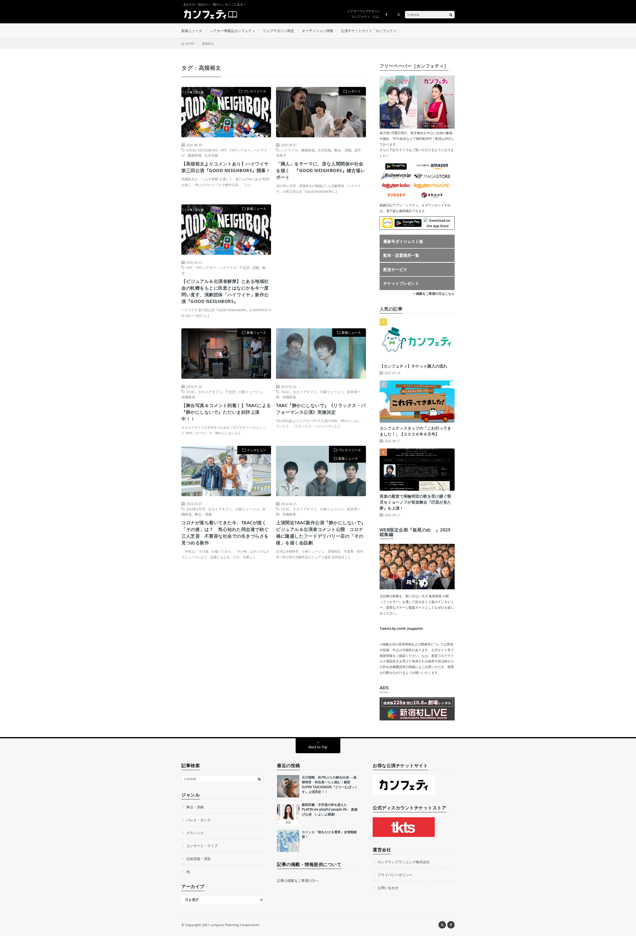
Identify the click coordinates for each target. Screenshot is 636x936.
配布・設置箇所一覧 (401, 255)
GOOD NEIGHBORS (202, 150)
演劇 (255, 267)
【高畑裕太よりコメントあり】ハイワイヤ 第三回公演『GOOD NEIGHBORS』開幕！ (225, 167)
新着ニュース (191, 30)
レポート (354, 91)
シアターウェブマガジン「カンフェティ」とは (363, 14)
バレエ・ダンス (198, 820)
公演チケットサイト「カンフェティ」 (370, 30)
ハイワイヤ (289, 150)
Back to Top (318, 747)
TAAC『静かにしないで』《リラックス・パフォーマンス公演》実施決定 (321, 408)
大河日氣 (211, 155)
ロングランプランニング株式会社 (404, 862)
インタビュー (256, 450)
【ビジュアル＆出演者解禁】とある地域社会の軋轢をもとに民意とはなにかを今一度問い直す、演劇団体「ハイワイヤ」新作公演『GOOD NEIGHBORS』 (225, 291)
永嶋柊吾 (188, 397)
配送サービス (395, 269)
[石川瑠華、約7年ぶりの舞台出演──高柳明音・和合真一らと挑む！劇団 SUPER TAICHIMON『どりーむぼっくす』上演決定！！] (288, 786)
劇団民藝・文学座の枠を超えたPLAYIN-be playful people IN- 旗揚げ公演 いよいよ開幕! (330, 809)
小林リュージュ (250, 391)
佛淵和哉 (194, 155)
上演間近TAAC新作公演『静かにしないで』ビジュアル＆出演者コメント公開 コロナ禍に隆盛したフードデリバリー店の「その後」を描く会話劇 (321, 533)
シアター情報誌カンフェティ (232, 30)
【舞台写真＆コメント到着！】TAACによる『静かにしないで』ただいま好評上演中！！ (226, 412)
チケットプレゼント (401, 283)
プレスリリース (254, 91)
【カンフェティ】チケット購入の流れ (413, 366)
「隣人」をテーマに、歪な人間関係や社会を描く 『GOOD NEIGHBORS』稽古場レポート (320, 170)
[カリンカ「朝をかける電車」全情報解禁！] (288, 841)
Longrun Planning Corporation (235, 925)
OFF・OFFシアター (235, 150)
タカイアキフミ (210, 391)
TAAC (190, 391)
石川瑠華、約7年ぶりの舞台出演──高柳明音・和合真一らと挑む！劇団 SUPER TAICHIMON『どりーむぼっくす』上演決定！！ (330, 784)
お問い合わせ (388, 887)
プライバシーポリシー (395, 874)
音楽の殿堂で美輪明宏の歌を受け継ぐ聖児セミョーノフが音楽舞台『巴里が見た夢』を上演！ (415, 502)
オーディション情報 (317, 30)
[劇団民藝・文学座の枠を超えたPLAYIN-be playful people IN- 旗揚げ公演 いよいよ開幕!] (288, 813)
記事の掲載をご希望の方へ (298, 880)
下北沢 (244, 267)
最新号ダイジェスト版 (403, 241)
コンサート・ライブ (202, 845)
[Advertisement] (321, 255)
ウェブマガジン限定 (278, 30)
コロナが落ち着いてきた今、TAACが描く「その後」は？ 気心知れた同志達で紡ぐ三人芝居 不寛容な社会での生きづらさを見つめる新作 (225, 533)
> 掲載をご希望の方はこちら (434, 293)
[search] (451, 14)
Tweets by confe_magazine (401, 628)
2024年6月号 (195, 509)
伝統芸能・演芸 (198, 858)
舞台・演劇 (343, 150)
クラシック (195, 832)
